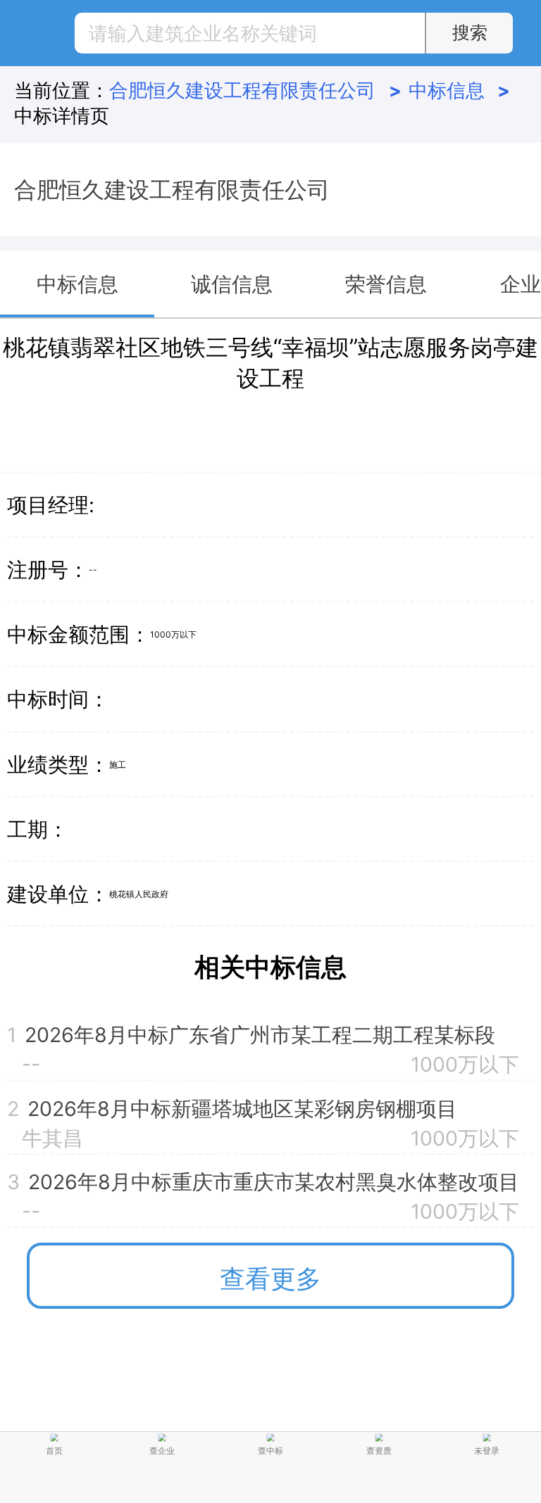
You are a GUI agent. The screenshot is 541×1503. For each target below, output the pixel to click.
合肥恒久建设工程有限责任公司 (255, 90)
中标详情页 (61, 115)
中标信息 (459, 90)
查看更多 (270, 1278)
